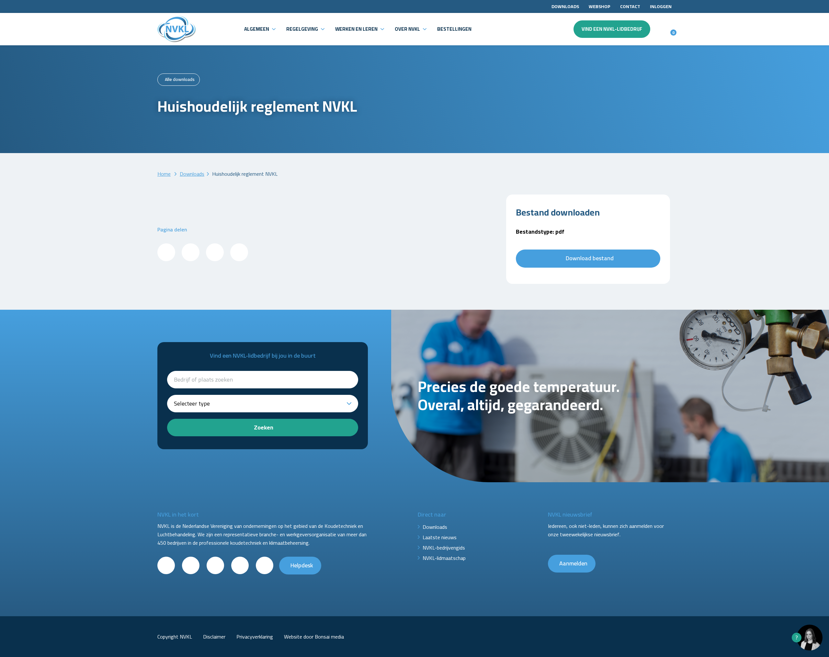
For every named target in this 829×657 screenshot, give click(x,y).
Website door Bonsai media (314, 636)
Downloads (565, 6)
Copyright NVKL (174, 636)
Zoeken (263, 427)
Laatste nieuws (440, 537)
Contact (630, 6)
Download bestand (590, 258)
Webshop (599, 6)
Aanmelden (573, 563)
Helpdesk (301, 565)
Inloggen (661, 6)
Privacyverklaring (254, 636)
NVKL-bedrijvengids (444, 547)
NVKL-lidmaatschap (444, 558)
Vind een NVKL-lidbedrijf (612, 29)
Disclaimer (214, 636)
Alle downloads (180, 79)
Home (164, 174)
